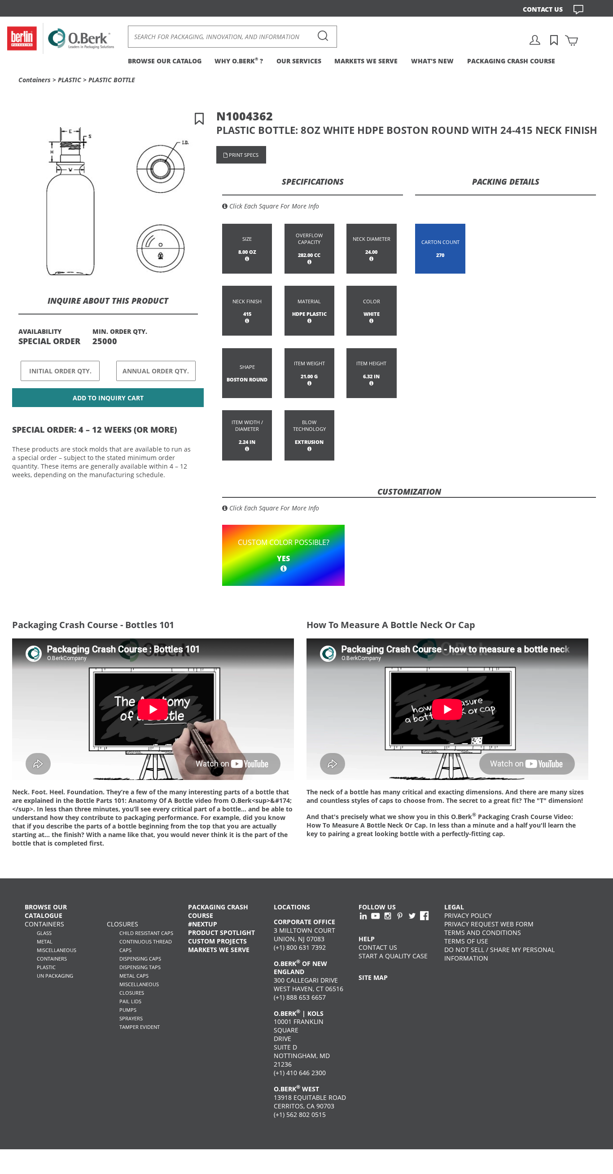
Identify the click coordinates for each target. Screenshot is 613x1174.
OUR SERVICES (298, 61)
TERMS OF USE (466, 941)
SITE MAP (373, 977)
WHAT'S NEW (432, 61)
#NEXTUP (202, 924)
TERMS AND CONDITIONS (482, 932)
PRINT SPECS (243, 154)
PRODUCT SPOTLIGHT (221, 932)
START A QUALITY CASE (393, 956)
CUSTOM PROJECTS (217, 941)
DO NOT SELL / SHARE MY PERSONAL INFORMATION (499, 953)
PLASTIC (69, 79)
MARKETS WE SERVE (366, 61)
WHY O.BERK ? (239, 61)
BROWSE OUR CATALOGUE (46, 911)
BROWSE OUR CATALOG (164, 61)
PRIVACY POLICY (468, 915)
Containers (34, 79)
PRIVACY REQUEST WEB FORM (489, 924)
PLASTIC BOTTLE (111, 79)
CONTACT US (543, 9)
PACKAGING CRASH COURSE (511, 61)
